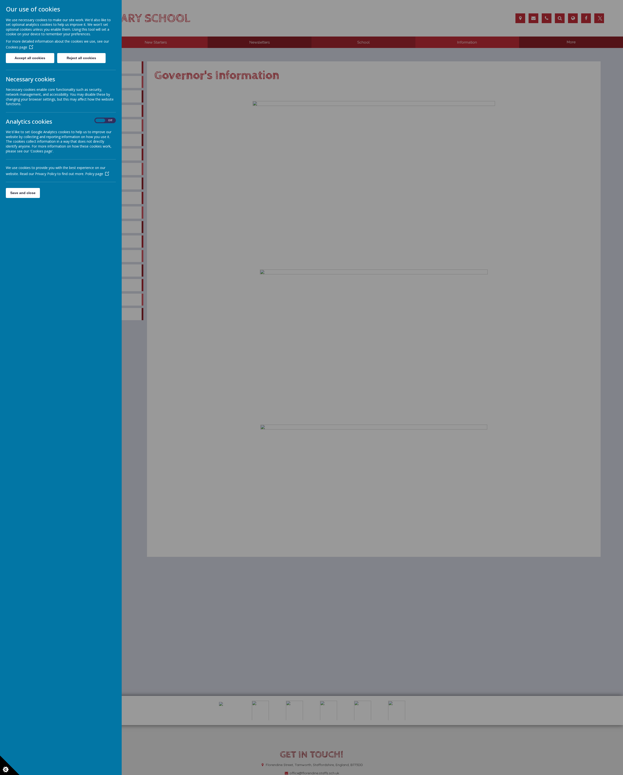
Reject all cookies (81, 58)
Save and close (23, 193)
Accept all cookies (30, 58)
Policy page (94, 173)
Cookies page (16, 47)
